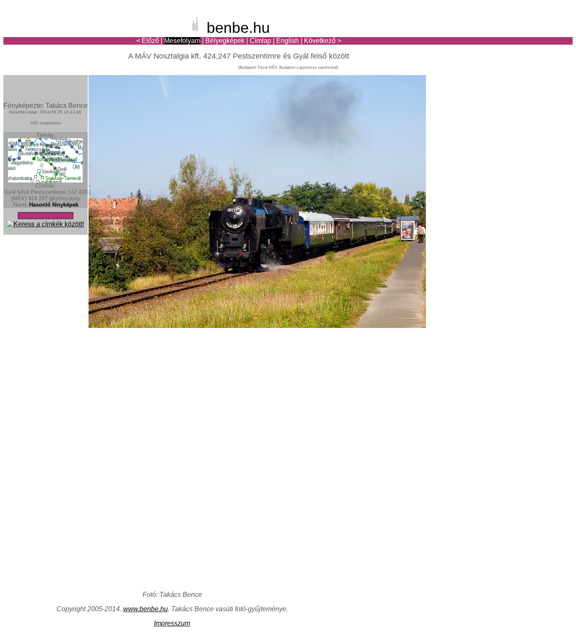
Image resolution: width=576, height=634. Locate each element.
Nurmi (20, 204)
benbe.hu (238, 27)
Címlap (260, 40)
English (287, 40)
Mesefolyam (182, 40)
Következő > (322, 40)
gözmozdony (65, 198)
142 (72, 192)
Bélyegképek (225, 40)
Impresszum (172, 623)
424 (32, 198)
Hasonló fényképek (53, 204)
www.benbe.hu (145, 609)
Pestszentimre (48, 192)
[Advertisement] (523, 35)
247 (43, 198)
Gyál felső (16, 192)
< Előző (147, 40)
